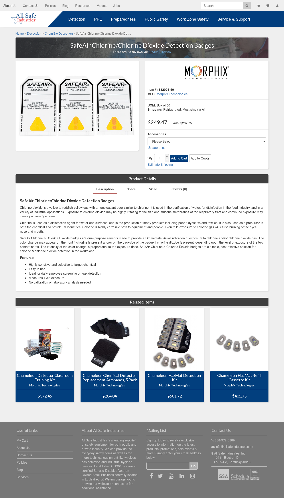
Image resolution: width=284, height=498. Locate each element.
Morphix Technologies (172, 94)
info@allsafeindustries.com (234, 446)
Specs (131, 189)
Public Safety (156, 19)
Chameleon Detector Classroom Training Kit (45, 377)
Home (20, 33)
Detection (76, 19)
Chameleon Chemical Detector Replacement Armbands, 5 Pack (109, 377)
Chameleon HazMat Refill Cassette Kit (239, 377)
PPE (98, 19)
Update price (157, 147)
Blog (65, 5)
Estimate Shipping (160, 164)
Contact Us (30, 5)
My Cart (22, 440)
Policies (50, 5)
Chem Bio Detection (59, 33)
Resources (82, 5)
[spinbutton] (159, 158)
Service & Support (233, 19)
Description (105, 189)
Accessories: (157, 134)
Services (23, 477)
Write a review (161, 51)
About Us (9, 5)
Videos (101, 5)
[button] (167, 156)
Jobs (116, 5)
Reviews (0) (178, 189)
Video (153, 189)
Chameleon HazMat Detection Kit (174, 377)
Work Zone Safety (193, 19)
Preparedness (123, 19)
